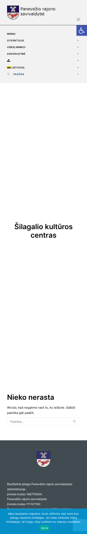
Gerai (44, 528)
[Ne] (82, 521)
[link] (81, 30)
